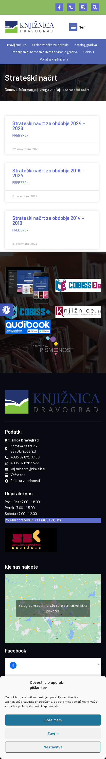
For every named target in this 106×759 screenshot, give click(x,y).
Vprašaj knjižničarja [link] (54, 59)
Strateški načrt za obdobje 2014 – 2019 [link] (48, 220)
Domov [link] (10, 90)
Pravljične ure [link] (17, 45)
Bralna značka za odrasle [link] (50, 45)
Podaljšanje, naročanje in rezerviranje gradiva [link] (45, 52)
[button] (95, 7)
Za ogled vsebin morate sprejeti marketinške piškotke (53, 608)
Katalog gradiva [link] (85, 45)
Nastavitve (53, 747)
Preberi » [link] (20, 135)
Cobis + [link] (88, 52)
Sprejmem (53, 720)
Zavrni (53, 733)
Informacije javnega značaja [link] (40, 90)
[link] (6, 310)
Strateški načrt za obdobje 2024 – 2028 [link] (48, 125)
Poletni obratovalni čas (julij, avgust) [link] (33, 520)
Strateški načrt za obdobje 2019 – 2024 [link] (48, 172)
